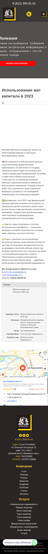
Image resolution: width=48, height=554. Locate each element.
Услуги (24, 533)
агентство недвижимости (15, 272)
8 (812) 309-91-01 (24, 3)
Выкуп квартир (24, 530)
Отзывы (24, 478)
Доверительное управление (24, 524)
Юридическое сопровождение (24, 527)
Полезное (24, 487)
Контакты (24, 494)
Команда (24, 475)
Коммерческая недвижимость (24, 504)
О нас (24, 471)
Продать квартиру (24, 507)
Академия (24, 484)
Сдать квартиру (24, 514)
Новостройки (24, 520)
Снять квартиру (24, 517)
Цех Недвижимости (12, 275)
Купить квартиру (24, 511)
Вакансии (24, 481)
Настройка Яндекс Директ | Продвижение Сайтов (24, 551)
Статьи (24, 491)
